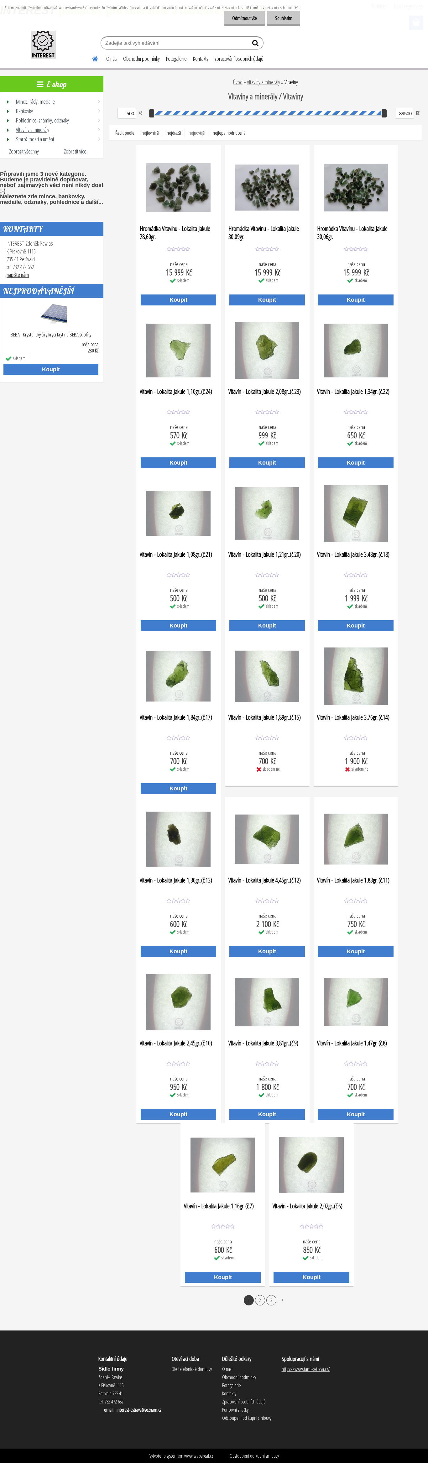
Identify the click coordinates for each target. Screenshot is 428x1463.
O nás (111, 58)
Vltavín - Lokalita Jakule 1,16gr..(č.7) (219, 1206)
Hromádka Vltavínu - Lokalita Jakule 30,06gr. (352, 232)
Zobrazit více (75, 151)
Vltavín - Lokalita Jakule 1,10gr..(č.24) (176, 392)
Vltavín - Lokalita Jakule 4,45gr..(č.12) (264, 880)
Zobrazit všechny (24, 151)
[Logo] (43, 44)
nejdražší (174, 132)
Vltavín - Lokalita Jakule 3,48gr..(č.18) (353, 554)
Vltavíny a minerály (263, 82)
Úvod (238, 82)
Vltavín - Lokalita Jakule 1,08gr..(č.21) (176, 554)
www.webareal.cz (198, 1455)
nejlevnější (150, 132)
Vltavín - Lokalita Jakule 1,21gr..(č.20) (264, 554)
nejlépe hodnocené (229, 132)
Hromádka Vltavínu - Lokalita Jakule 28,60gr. (175, 232)
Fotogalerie (176, 58)
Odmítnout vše (244, 18)
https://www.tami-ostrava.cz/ (306, 1369)
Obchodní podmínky (141, 58)
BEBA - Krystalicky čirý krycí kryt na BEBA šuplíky (51, 334)
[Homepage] (91, 58)
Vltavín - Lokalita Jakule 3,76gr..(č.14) (353, 717)
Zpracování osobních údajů (239, 58)
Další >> (282, 1300)
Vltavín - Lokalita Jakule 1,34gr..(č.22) (353, 392)
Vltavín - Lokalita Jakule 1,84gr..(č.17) (176, 717)
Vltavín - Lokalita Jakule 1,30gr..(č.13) (176, 880)
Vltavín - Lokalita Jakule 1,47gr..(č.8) (352, 1043)
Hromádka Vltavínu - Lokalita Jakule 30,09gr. (263, 232)
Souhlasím (283, 18)
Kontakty (200, 58)
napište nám (18, 275)
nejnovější (197, 132)
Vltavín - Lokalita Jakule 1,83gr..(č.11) (353, 880)
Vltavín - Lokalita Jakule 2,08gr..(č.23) (264, 392)
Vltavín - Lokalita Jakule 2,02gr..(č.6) (307, 1206)
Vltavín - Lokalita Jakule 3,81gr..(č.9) (263, 1043)
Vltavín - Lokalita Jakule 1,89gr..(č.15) (264, 717)
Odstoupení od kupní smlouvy (254, 1455)
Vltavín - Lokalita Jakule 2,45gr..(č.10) (176, 1043)
